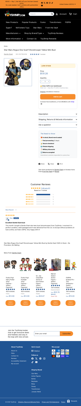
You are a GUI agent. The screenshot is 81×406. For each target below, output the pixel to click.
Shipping (42, 91)
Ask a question (45, 125)
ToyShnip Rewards (48, 39)
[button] (35, 54)
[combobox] (41, 14)
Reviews (13, 358)
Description (43, 114)
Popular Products (29, 22)
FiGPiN (68, 22)
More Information (13, 39)
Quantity (43, 78)
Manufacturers (12, 33)
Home (6, 46)
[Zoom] (18, 72)
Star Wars (37, 28)
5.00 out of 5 (45, 188)
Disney (33, 386)
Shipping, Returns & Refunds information (56, 119)
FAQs (13, 353)
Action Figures (36, 376)
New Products (12, 22)
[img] (10, 215)
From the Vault (51, 28)
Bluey (33, 384)
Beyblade (34, 381)
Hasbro (38, 293)
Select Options (10, 303)
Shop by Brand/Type (33, 33)
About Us (14, 350)
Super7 (9, 28)
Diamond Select (55, 290)
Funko (43, 22)
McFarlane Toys (22, 28)
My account (15, 363)
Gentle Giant (8, 54)
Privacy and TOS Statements (50, 402)
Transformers (55, 22)
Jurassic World (36, 391)
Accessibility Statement (18, 361)
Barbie (33, 379)
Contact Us (32, 39)
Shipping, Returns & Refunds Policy (29, 402)
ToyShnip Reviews (55, 33)
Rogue (57, 171)
